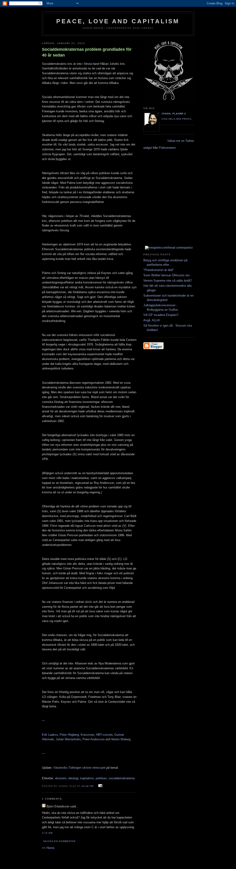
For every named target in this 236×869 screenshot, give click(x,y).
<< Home (48, 848)
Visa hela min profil (176, 119)
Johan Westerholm (68, 739)
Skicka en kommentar (59, 841)
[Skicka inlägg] (99, 786)
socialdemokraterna (122, 778)
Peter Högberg (69, 734)
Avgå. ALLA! (151, 320)
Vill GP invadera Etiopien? (160, 315)
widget (147, 147)
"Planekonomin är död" (158, 270)
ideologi (73, 778)
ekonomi (60, 778)
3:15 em (47, 833)
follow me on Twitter (181, 141)
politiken (101, 778)
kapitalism (87, 778)
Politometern (167, 147)
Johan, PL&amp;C (173, 113)
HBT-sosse (103, 734)
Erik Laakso (50, 734)
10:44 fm (87, 786)
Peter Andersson (94, 739)
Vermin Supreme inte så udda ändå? (167, 280)
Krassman (87, 734)
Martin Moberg (120, 739)
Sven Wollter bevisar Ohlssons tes (166, 275)
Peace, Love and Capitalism (118, 21)
